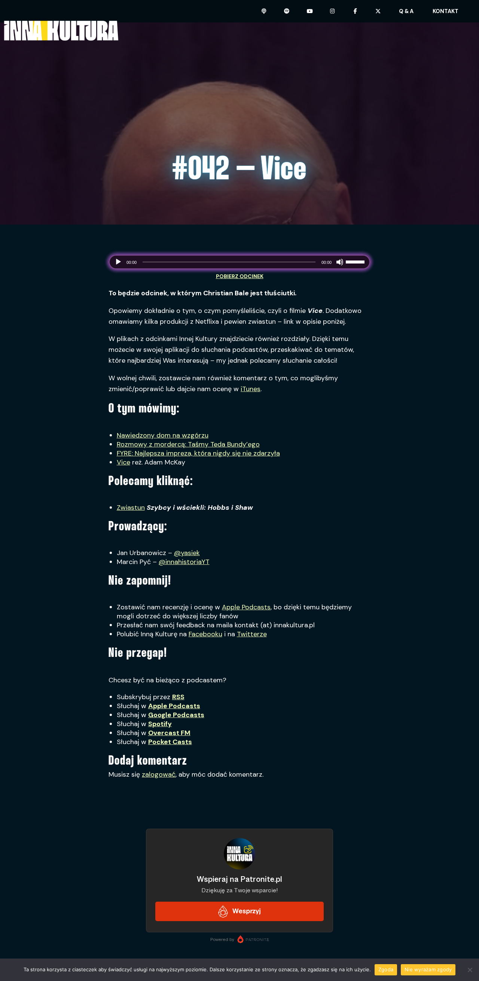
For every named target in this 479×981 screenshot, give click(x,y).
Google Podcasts (176, 714)
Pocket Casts (170, 741)
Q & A (406, 11)
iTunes (250, 388)
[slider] (356, 261)
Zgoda (385, 969)
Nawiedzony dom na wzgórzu (162, 435)
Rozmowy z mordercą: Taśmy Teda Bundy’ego (188, 444)
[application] (239, 262)
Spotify (160, 723)
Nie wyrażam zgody (428, 969)
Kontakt (445, 11)
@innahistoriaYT (184, 561)
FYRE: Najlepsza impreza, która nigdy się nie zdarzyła (198, 453)
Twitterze (252, 634)
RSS (178, 696)
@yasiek (187, 552)
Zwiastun (131, 507)
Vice (123, 462)
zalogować (159, 774)
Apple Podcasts (246, 607)
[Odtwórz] (118, 262)
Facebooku (205, 634)
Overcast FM (169, 732)
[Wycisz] (340, 262)
